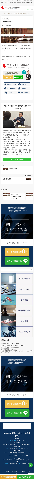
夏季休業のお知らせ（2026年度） (10, 343)
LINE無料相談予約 (17, 159)
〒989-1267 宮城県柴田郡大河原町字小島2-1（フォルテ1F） (17, 453)
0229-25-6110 (13, 448)
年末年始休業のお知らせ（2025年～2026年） (13, 345)
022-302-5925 (13, 463)
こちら (6, 59)
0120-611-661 (20, 440)
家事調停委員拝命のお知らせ (8, 349)
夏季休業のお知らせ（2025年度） (10, 347)
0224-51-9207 (13, 455)
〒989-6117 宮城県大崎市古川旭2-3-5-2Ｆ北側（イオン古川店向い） (17, 445)
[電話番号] (28, 8)
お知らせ (6, 18)
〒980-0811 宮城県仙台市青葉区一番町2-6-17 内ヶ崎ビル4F (17, 460)
